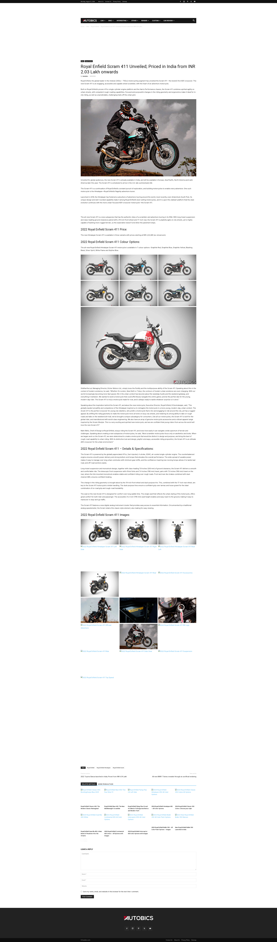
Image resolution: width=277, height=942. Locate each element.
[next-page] (85, 840)
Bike (110, 21)
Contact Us (108, 1)
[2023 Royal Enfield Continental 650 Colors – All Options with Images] (115, 822)
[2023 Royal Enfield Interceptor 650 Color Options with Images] (138, 822)
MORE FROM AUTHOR (105, 784)
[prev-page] (82, 840)
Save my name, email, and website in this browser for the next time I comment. (111, 891)
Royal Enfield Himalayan (103, 767)
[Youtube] (194, 1)
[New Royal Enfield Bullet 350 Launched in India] (185, 820)
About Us (100, 1)
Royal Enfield (95, 26)
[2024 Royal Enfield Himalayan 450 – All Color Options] (162, 797)
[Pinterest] (187, 1)
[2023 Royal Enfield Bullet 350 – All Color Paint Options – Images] (162, 820)
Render (144, 21)
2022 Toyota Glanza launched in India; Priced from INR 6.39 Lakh (104, 777)
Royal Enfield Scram (118, 767)
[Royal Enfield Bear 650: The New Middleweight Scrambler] (115, 797)
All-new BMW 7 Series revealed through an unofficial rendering (174, 777)
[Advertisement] (138, 10)
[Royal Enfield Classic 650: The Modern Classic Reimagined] (91, 797)
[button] (193, 21)
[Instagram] (184, 1)
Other (133, 21)
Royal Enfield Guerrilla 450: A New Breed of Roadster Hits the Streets (91, 834)
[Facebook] (180, 1)
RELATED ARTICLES (89, 784)
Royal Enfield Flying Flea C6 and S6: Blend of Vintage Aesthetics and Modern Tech (138, 809)
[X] (191, 1)
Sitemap (124, 1)
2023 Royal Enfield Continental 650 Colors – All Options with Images (114, 834)
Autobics (85, 76)
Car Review (168, 21)
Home (82, 26)
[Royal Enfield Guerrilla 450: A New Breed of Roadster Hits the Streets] (91, 822)
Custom (155, 21)
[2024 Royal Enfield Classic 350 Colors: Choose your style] (185, 797)
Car (102, 21)
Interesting (121, 21)
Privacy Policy (117, 1)
